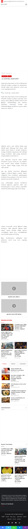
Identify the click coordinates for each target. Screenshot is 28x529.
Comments (23, 363)
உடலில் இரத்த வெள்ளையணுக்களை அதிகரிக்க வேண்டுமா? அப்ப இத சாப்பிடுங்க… (18, 392)
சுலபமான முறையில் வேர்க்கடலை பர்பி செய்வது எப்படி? (18, 398)
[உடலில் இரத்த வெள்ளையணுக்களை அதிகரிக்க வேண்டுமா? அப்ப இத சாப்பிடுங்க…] (6, 393)
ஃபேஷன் (7, 516)
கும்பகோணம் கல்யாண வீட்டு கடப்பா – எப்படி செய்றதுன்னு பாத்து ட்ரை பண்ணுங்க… (6, 477)
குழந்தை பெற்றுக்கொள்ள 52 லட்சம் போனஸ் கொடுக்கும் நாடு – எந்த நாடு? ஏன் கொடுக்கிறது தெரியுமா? (6, 353)
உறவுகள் (24, 516)
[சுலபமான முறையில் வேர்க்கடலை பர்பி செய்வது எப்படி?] (6, 400)
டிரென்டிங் (19, 519)
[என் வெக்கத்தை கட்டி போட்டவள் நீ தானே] (6, 386)
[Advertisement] (14, 21)
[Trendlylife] (4, 4)
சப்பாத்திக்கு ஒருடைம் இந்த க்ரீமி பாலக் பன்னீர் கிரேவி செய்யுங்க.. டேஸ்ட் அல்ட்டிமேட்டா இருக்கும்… (21, 327)
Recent (13, 363)
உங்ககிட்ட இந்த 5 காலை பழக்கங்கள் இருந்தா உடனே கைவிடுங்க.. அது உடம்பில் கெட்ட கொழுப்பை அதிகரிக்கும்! (7, 335)
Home (4, 73)
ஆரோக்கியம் (9, 73)
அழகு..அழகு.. (13, 516)
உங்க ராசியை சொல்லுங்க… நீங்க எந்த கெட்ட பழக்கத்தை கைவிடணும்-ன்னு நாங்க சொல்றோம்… (18, 378)
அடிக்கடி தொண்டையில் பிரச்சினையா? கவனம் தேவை (17, 369)
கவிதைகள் (9, 519)
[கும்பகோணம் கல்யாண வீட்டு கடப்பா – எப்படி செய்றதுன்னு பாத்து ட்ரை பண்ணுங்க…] (7, 470)
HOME (3, 516)
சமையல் (14, 519)
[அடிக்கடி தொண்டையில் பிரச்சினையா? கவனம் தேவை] (6, 370)
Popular (4, 363)
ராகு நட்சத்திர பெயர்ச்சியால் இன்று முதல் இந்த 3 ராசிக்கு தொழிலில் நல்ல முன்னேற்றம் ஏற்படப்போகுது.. (21, 353)
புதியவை (9, 76)
